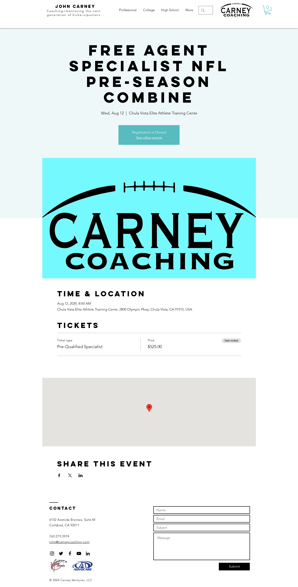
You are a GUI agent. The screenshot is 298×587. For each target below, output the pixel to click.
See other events (149, 137)
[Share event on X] (70, 475)
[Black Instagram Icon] (52, 553)
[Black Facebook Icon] (70, 553)
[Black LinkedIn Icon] (88, 553)
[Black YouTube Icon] (79, 553)
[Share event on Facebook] (59, 475)
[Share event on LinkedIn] (81, 475)
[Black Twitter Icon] (61, 553)
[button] (267, 10)
